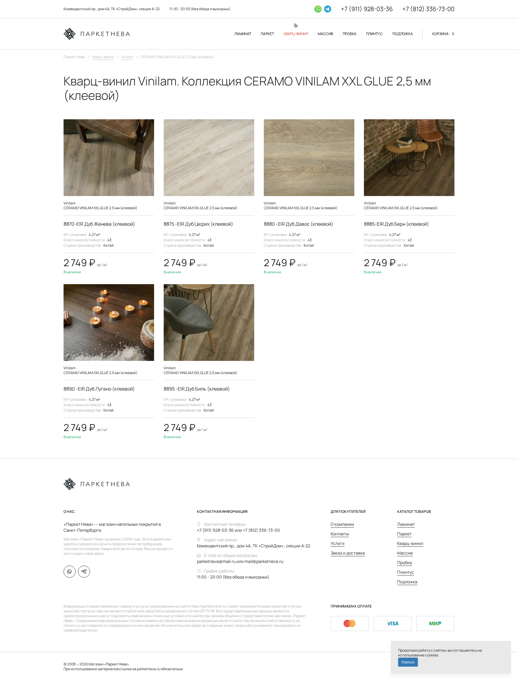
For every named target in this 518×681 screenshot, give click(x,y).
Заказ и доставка (348, 553)
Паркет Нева (74, 56)
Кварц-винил (103, 56)
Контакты (340, 534)
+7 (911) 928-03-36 (367, 9)
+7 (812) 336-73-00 (428, 9)
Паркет (404, 534)
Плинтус (405, 572)
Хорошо (408, 662)
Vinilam (127, 56)
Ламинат (406, 524)
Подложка (407, 581)
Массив (405, 553)
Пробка (404, 562)
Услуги (337, 543)
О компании (342, 524)
